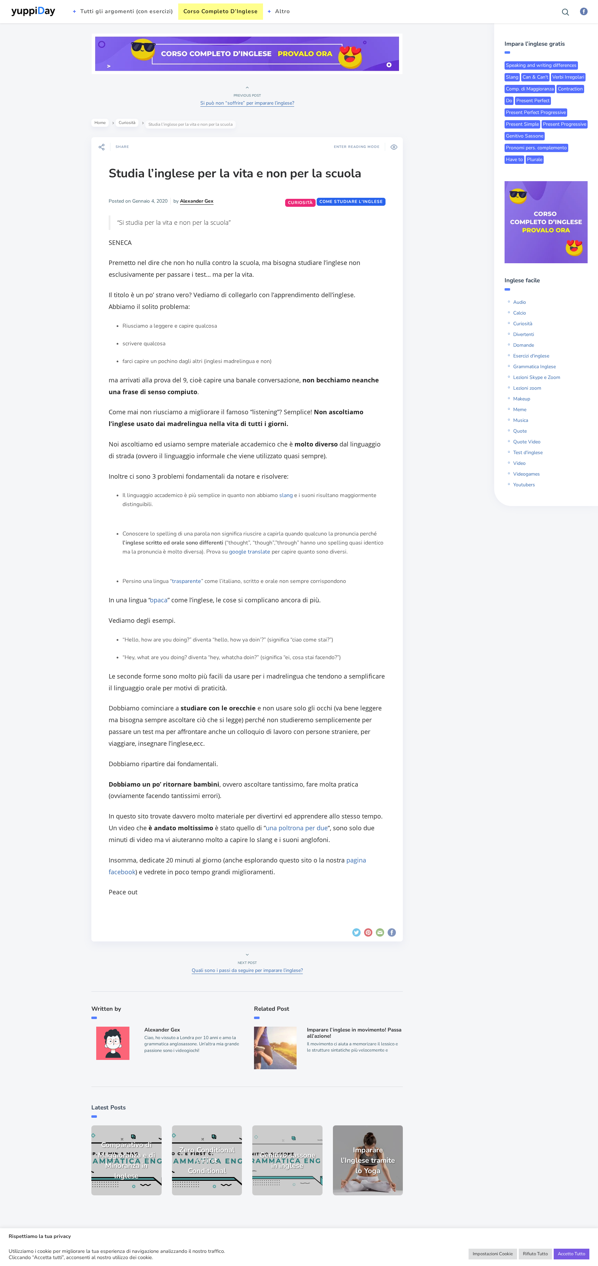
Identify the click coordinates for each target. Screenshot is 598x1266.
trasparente (186, 581)
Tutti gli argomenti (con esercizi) (126, 11)
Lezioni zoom (527, 388)
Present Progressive (564, 124)
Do (509, 100)
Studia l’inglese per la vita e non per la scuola (235, 173)
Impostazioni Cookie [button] (493, 1254)
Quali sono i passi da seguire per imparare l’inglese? (247, 970)
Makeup (521, 399)
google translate (249, 552)
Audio (519, 302)
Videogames (526, 474)
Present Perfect (533, 100)
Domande (523, 345)
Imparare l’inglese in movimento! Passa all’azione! (354, 1032)
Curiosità (127, 122)
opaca (158, 600)
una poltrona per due (297, 828)
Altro (282, 11)
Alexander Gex (197, 201)
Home (100, 122)
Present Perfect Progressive (536, 112)
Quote (520, 431)
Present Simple (522, 124)
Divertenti (523, 334)
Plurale (534, 159)
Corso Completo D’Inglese (220, 11)
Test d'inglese (528, 452)
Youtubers (524, 484)
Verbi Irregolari (568, 77)
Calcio (519, 313)
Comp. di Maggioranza (530, 89)
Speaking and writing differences (541, 65)
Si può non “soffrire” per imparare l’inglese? (247, 103)
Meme (519, 409)
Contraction (570, 89)
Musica (520, 420)
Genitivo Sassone (524, 136)
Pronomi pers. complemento (536, 147)
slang (286, 495)
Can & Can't (535, 77)
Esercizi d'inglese (531, 356)
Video (519, 463)
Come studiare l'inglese (351, 201)
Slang (512, 77)
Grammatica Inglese (534, 366)
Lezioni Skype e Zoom (536, 377)
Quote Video (527, 442)
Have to (514, 159)
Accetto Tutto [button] (571, 1254)
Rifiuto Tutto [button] (535, 1254)
